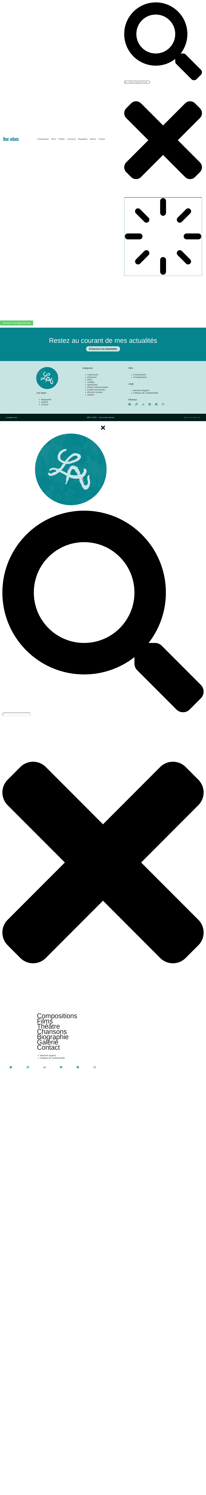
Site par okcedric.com (192, 417)
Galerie (47, 1042)
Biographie (53, 1036)
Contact (48, 1047)
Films (45, 1021)
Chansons (52, 1031)
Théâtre (48, 1026)
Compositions (57, 1015)
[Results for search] (163, 236)
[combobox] (137, 82)
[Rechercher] (163, 80)
